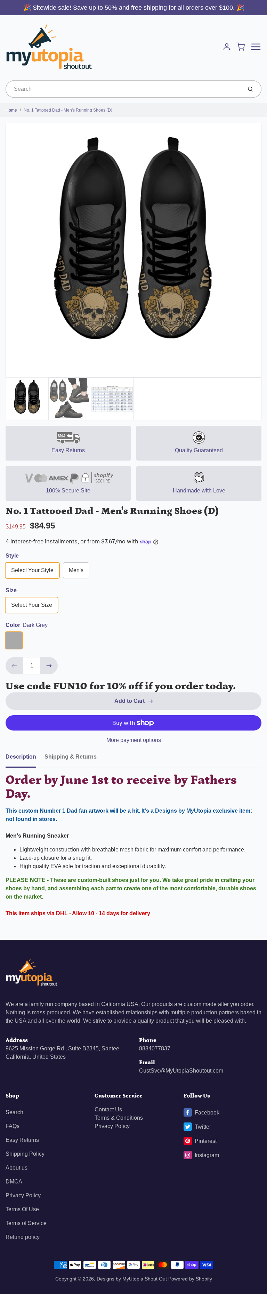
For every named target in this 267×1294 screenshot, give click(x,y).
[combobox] (123, 89)
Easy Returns (22, 1140)
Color (27, 625)
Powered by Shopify (190, 1279)
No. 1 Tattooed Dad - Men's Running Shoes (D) (68, 110)
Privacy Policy (23, 1195)
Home (11, 110)
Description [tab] (21, 757)
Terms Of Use (22, 1209)
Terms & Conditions (119, 1118)
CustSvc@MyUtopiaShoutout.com (181, 1071)
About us (16, 1168)
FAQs (12, 1126)
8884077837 (154, 1048)
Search (14, 1112)
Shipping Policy (25, 1154)
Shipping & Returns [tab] (70, 757)
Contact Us (108, 1109)
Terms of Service (26, 1223)
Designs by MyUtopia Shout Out (132, 1279)
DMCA (14, 1181)
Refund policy (23, 1237)
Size (11, 590)
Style (12, 556)
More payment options (133, 740)
